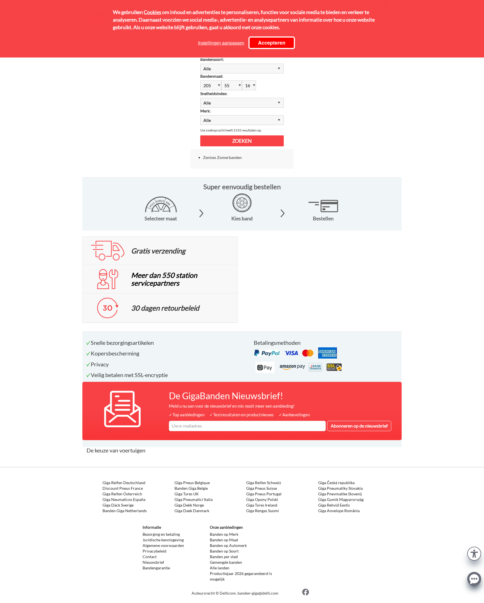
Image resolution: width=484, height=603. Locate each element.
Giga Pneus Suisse (261, 488)
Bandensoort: (212, 59)
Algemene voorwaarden (163, 545)
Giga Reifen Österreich (122, 493)
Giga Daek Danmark (191, 510)
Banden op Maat (224, 539)
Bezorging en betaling (161, 534)
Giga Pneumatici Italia (193, 499)
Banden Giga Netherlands (125, 510)
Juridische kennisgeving (163, 539)
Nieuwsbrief (153, 562)
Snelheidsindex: (213, 93)
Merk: (205, 110)
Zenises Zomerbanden (222, 157)
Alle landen (219, 567)
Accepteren (271, 42)
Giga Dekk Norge (189, 505)
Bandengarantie (156, 567)
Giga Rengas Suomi (262, 510)
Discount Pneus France (123, 488)
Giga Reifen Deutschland (124, 482)
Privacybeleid (154, 551)
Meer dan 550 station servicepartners (164, 279)
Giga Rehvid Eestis (334, 505)
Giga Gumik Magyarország (341, 499)
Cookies (152, 12)
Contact (150, 556)
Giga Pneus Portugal (263, 493)
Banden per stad (224, 556)
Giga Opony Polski (262, 499)
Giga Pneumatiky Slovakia (340, 488)
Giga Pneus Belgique (192, 482)
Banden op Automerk (228, 545)
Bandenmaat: (211, 76)
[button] (474, 553)
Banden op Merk (224, 534)
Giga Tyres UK (186, 493)
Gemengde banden (226, 562)
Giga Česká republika (336, 482)
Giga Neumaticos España (124, 499)
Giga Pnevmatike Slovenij (340, 493)
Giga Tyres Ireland (261, 505)
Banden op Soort (224, 551)
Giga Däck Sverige (118, 505)
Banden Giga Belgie (191, 488)
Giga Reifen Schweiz (263, 482)
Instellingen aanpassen (221, 43)
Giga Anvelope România (339, 510)
